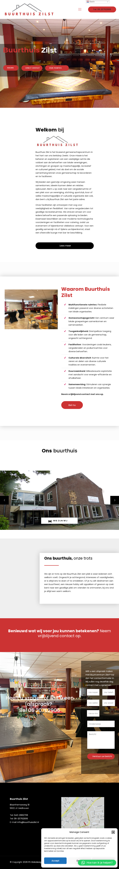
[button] (113, 832)
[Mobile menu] (79, 9)
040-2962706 (21, 815)
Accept (55, 860)
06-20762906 (21, 818)
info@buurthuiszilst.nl (28, 822)
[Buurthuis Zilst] (29, 9)
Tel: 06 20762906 (102, 9)
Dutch (91, 2)
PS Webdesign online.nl (39, 862)
